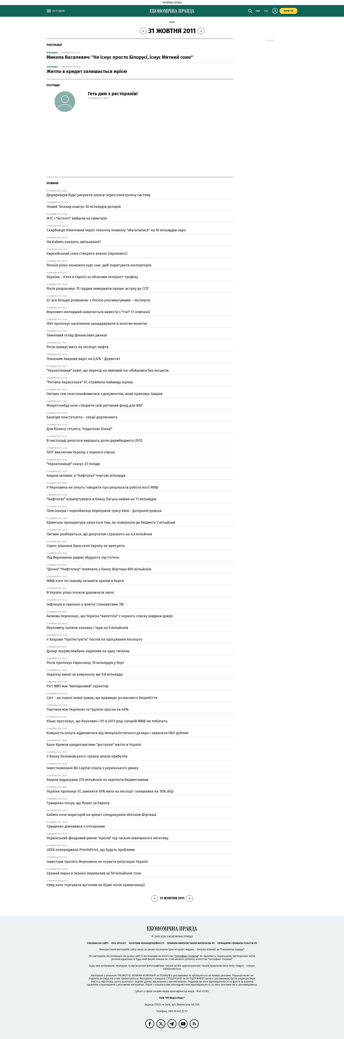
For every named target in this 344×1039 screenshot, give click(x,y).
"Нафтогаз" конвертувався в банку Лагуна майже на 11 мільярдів (101, 499)
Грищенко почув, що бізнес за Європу (78, 803)
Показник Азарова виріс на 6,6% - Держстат (83, 359)
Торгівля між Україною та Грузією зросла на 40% (88, 709)
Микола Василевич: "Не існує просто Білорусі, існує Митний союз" (120, 57)
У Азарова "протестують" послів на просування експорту (94, 639)
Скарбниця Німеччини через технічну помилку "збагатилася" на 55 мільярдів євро (116, 230)
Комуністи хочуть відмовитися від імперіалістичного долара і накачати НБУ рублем (117, 733)
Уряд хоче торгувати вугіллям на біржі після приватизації (96, 885)
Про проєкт (118, 943)
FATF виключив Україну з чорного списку (81, 452)
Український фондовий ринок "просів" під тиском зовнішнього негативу (107, 838)
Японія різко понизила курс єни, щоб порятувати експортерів (99, 265)
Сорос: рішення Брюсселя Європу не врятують (86, 546)
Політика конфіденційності (146, 943)
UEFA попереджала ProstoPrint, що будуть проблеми (91, 850)
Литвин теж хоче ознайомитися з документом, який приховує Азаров (105, 394)
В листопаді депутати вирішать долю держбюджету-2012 (94, 440)
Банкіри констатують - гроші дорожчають (82, 417)
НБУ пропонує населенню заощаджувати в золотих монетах (97, 323)
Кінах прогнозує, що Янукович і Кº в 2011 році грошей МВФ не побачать (107, 721)
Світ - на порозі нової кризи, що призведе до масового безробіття (102, 698)
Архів (172, 22)
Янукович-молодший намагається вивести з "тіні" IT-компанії (98, 312)
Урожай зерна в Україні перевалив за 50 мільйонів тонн (94, 873)
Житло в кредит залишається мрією (87, 71)
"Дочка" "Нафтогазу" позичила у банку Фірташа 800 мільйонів (99, 569)
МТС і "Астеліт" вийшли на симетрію (77, 218)
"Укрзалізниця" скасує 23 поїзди (73, 464)
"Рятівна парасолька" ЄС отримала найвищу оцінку (90, 382)
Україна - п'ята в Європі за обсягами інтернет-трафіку (92, 277)
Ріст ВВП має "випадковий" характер (77, 686)
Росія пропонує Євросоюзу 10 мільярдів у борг (85, 663)
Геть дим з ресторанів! (113, 93)
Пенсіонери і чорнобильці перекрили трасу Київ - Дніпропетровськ (104, 511)
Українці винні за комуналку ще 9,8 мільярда (85, 674)
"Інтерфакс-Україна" (186, 956)
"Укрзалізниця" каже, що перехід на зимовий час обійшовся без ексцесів (108, 370)
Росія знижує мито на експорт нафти (78, 347)
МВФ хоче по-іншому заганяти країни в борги (85, 581)
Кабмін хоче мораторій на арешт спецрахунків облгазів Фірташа (101, 814)
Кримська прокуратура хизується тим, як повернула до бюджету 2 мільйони (111, 522)
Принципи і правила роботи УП (237, 943)
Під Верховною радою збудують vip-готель (83, 557)
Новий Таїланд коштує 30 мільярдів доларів (84, 206)
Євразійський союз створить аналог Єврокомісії (87, 253)
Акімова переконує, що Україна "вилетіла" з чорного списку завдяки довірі (110, 616)
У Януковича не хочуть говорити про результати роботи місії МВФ (102, 487)
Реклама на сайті (98, 943)
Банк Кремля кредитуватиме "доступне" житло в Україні (94, 744)
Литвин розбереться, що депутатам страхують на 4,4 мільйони (99, 534)
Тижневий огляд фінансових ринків (77, 335)
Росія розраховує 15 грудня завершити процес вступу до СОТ (98, 288)
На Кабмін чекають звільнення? (74, 242)
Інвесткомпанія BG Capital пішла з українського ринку (92, 768)
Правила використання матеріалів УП (191, 943)
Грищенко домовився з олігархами (76, 826)
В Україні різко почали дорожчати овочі (80, 592)
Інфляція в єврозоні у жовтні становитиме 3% (85, 604)
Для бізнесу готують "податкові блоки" (79, 429)
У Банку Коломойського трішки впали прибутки (87, 756)
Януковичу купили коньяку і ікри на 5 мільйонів (87, 627)
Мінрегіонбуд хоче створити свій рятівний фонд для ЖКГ (95, 405)
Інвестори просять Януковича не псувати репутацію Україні (97, 861)
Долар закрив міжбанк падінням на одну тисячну (88, 651)
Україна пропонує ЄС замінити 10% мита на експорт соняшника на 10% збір (110, 791)
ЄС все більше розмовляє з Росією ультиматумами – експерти (98, 300)
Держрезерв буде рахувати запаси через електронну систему (98, 195)
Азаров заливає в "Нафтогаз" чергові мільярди (86, 475)
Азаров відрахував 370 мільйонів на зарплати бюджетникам (97, 779)
